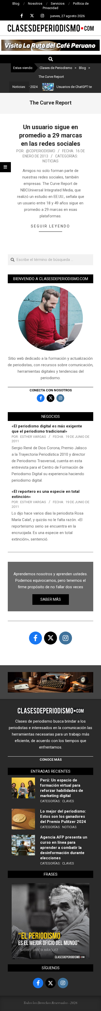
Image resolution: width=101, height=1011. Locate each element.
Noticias (50, 161)
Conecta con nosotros (51, 390)
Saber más (50, 599)
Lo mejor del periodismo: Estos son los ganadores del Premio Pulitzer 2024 (63, 816)
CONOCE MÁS (51, 759)
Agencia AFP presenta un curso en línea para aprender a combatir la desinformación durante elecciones (63, 847)
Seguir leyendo (50, 226)
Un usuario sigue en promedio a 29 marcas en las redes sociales (50, 135)
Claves (68, 801)
